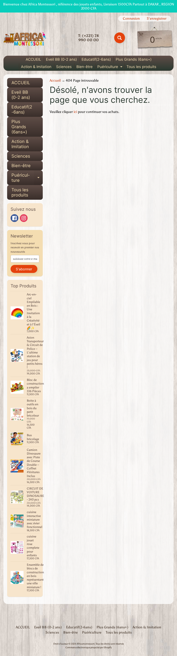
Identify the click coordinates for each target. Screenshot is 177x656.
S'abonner (24, 269)
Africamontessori (86, 643)
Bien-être (84, 67)
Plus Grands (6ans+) (134, 59)
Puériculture (110, 67)
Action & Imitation (36, 67)
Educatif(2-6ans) (96, 59)
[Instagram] (24, 218)
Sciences (64, 67)
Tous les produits (141, 67)
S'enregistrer (156, 18)
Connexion (131, 18)
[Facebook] (14, 218)
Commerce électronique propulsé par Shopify (88, 647)
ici (75, 112)
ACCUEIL (33, 59)
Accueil (55, 80)
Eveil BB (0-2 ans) (61, 59)
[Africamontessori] (25, 37)
